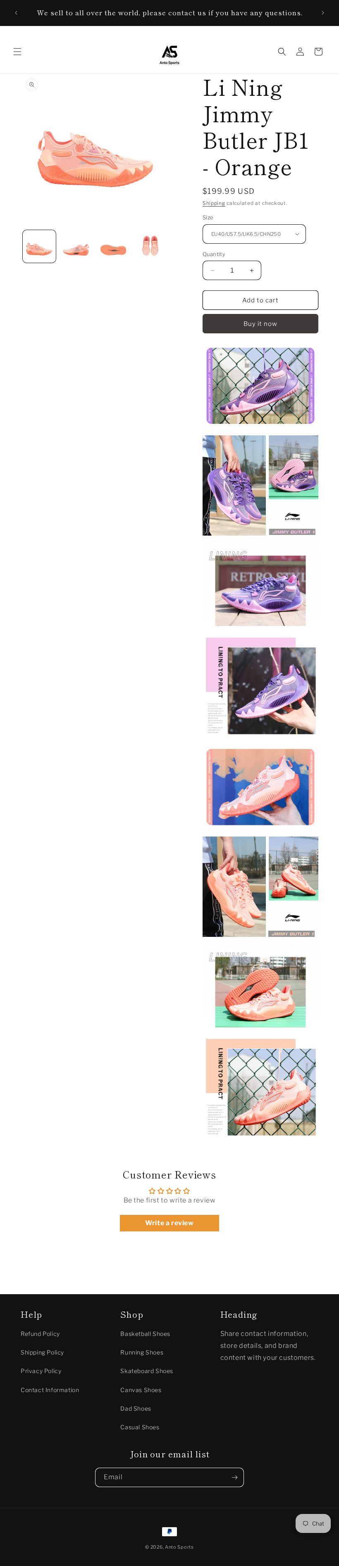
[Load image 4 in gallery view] (150, 246)
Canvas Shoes (140, 1389)
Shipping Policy (42, 1352)
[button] (17, 52)
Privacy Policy (41, 1370)
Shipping (214, 203)
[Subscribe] (234, 1477)
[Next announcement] (323, 13)
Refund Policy (40, 1333)
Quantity (214, 254)
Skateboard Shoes (146, 1370)
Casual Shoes (139, 1427)
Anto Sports (179, 1547)
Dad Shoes (135, 1408)
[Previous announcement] (16, 13)
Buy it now (260, 324)
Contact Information (50, 1389)
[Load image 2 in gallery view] (76, 246)
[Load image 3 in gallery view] (113, 246)
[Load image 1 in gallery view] (39, 246)
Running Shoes (141, 1352)
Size (208, 217)
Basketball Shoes (145, 1333)
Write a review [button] (169, 1223)
